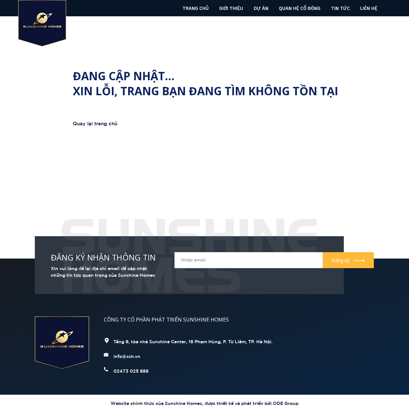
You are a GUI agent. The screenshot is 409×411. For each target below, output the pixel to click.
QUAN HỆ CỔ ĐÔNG (299, 8)
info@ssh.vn (126, 356)
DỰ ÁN (261, 8)
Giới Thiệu (231, 8)
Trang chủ (195, 8)
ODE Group (285, 403)
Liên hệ (368, 8)
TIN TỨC (340, 8)
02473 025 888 (131, 371)
